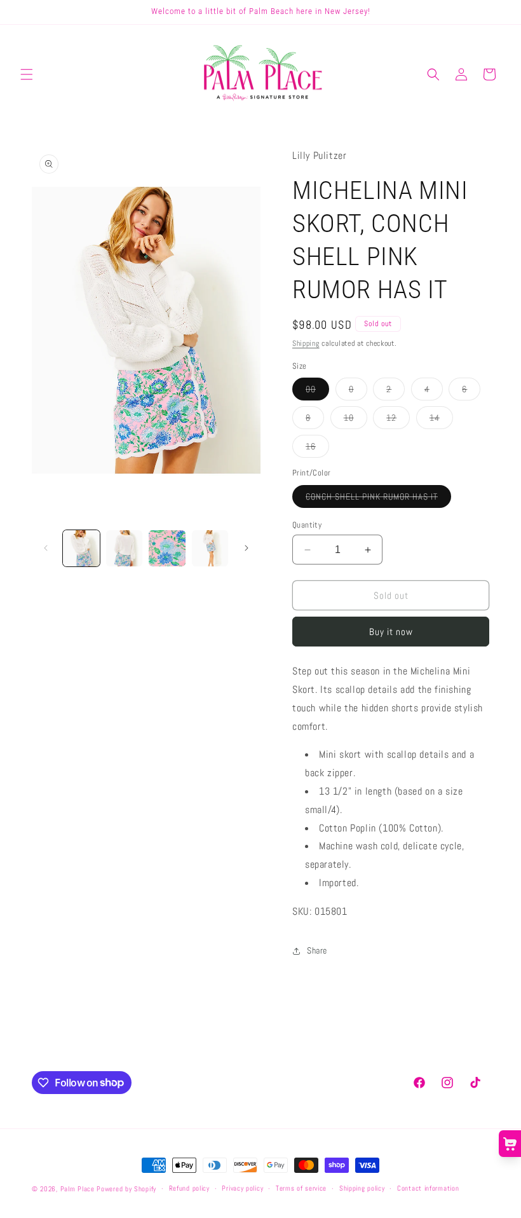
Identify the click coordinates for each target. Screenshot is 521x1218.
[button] (27, 74)
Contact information (428, 1188)
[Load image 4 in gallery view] (210, 548)
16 (317, 449)
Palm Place (77, 1188)
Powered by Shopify (126, 1188)
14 (441, 420)
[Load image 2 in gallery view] (124, 548)
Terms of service (301, 1188)
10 (355, 420)
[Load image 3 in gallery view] (167, 548)
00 (317, 391)
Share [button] (317, 950)
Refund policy (189, 1188)
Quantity (306, 524)
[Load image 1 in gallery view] (81, 548)
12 (398, 420)
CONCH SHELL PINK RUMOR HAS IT (378, 499)
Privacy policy (242, 1188)
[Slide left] (46, 548)
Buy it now (391, 632)
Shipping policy (362, 1188)
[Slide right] (246, 548)
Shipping (306, 343)
